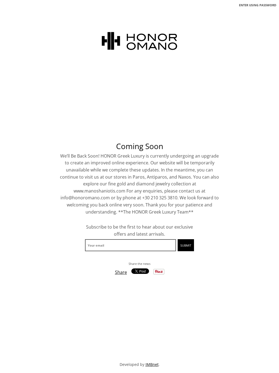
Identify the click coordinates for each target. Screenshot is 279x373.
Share (121, 272)
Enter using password (257, 5)
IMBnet (152, 364)
